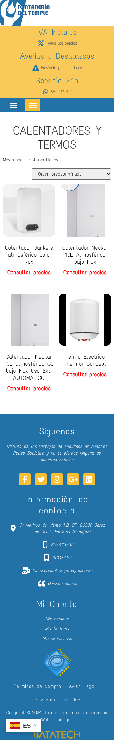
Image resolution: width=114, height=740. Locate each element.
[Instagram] (57, 479)
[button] (13, 105)
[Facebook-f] (25, 479)
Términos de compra (37, 686)
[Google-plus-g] (73, 479)
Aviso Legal (82, 686)
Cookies (74, 699)
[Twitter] (41, 479)
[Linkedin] (89, 479)
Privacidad (46, 699)
